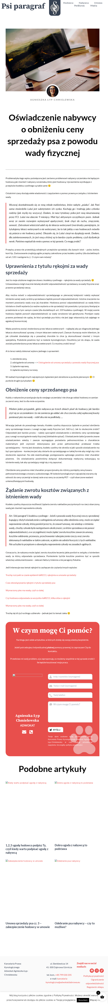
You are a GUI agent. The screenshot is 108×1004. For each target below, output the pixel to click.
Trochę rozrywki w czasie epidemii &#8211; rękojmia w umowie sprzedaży (41, 575)
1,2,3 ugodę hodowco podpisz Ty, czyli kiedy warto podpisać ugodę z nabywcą (27, 849)
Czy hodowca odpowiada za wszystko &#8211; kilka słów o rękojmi (38, 598)
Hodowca (68, 2)
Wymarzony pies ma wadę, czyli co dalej (25, 590)
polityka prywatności (74, 745)
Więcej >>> (96, 1000)
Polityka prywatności (93, 976)
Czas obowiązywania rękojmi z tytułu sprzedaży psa (30, 582)
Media (93, 5)
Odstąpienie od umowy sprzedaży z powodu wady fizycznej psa (68, 362)
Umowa (98, 2)
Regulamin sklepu (95, 987)
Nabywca (84, 2)
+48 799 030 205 (63, 974)
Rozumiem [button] (82, 1000)
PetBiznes (79, 5)
